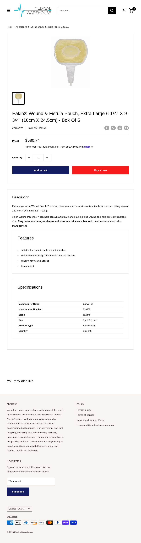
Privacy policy (84, 409)
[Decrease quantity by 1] (29, 157)
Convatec (17, 128)
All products (21, 27)
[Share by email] (126, 127)
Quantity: (17, 157)
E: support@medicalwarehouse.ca (95, 425)
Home (10, 27)
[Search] (112, 10)
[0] (131, 10)
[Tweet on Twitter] (119, 127)
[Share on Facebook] (106, 127)
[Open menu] (8, 10)
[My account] (124, 10)
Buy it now (100, 170)
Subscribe (18, 491)
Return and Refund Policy (90, 420)
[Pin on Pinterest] (113, 127)
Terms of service (85, 414)
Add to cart (40, 170)
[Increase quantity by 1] (47, 157)
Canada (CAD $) (16, 509)
